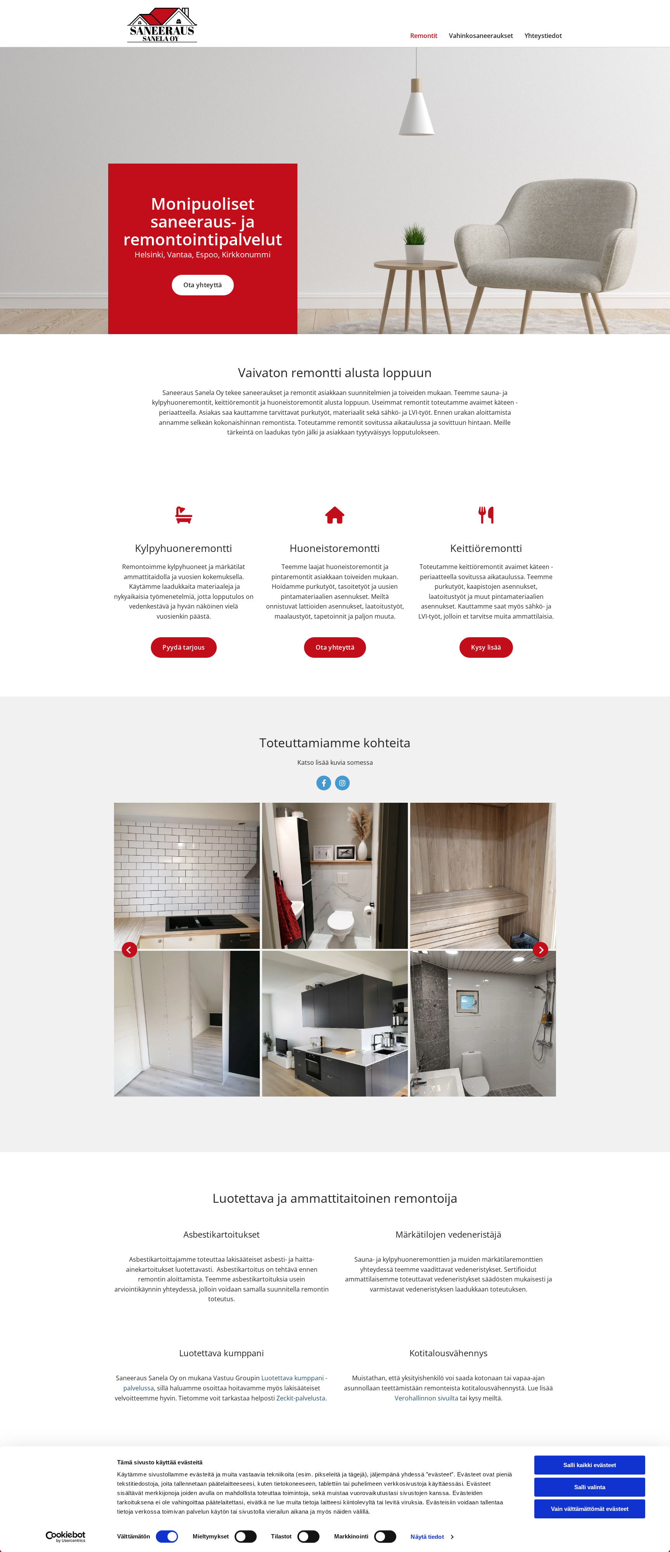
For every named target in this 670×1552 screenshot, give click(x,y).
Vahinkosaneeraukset (481, 35)
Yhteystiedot (543, 35)
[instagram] (342, 783)
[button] (203, 285)
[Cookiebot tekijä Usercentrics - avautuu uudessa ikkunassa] (66, 1537)
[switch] (246, 1536)
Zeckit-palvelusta (300, 1398)
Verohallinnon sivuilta (426, 1398)
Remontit (423, 35)
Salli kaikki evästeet (589, 1465)
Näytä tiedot (427, 1536)
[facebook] (324, 783)
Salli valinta (589, 1487)
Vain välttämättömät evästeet (590, 1508)
